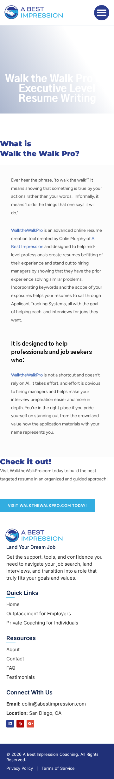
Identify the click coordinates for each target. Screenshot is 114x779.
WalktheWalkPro (27, 230)
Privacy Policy (19, 768)
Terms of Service (58, 768)
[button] (101, 12)
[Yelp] (20, 723)
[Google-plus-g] (30, 723)
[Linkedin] (10, 723)
